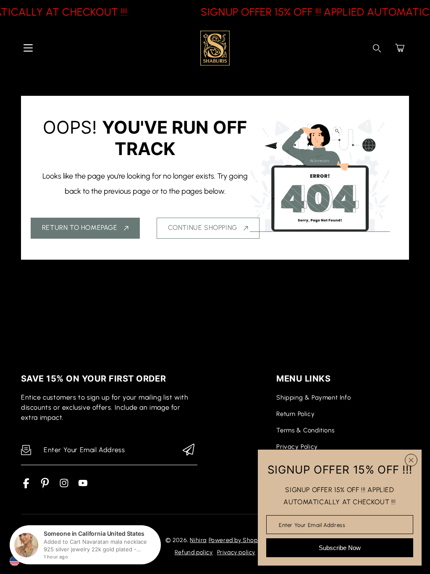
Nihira (198, 540)
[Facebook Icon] (26, 486)
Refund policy (194, 552)
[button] (400, 48)
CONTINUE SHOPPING (202, 228)
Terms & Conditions (305, 430)
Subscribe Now (340, 547)
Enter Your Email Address (312, 524)
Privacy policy (236, 552)
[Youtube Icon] (83, 486)
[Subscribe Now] (188, 450)
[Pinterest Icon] (45, 486)
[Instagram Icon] (64, 486)
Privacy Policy (296, 446)
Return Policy (295, 414)
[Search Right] (377, 48)
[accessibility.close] (411, 460)
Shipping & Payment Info (313, 397)
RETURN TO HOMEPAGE (80, 228)
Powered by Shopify (237, 540)
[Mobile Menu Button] (28, 48)
